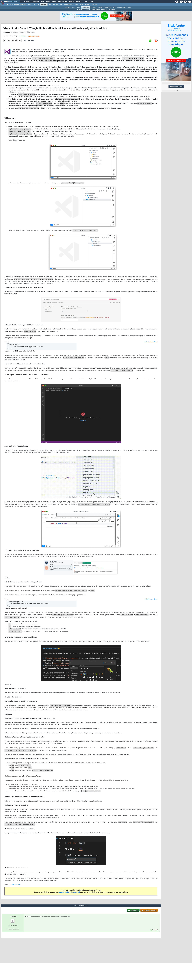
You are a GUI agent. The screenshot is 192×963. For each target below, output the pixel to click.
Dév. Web (55, 4)
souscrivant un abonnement (69, 892)
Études (78, 1)
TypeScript (108, 7)
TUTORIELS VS (96, 9)
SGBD (76, 4)
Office (81, 4)
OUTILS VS (112, 9)
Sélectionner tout (151, 342)
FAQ (42, 1)
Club (91, 1)
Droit (85, 1)
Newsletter (62, 1)
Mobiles (87, 4)
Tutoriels (35, 1)
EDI (61, 4)
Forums (27, 1)
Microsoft (43, 4)
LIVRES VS (104, 9)
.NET (73, 7)
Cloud (30, 4)
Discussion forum (177, 86)
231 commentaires (33, 36)
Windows (93, 7)
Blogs (48, 1)
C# (114, 7)
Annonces (22, 36)
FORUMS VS (80, 9)
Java (49, 4)
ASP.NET (100, 7)
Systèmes (94, 4)
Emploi (71, 1)
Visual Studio (85, 7)
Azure (129, 7)
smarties (13, 916)
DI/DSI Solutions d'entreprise (18, 4)
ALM (38, 4)
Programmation (68, 4)
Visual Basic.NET (121, 7)
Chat (54, 1)
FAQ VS (88, 9)
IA (34, 4)
